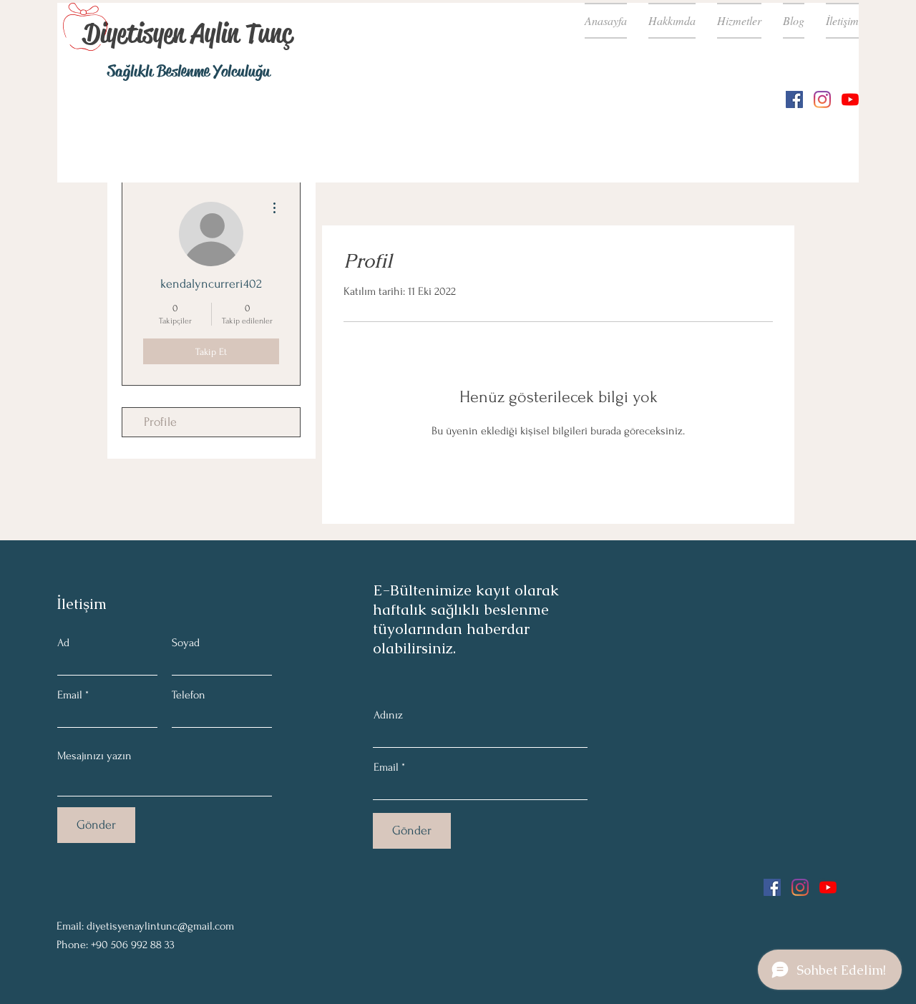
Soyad (186, 642)
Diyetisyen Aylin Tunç (187, 33)
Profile (160, 422)
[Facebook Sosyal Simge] (794, 99)
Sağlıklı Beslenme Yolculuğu (188, 71)
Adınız (388, 715)
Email (69, 695)
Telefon (188, 695)
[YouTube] (850, 99)
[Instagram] (822, 99)
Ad (63, 642)
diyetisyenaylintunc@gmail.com (160, 926)
